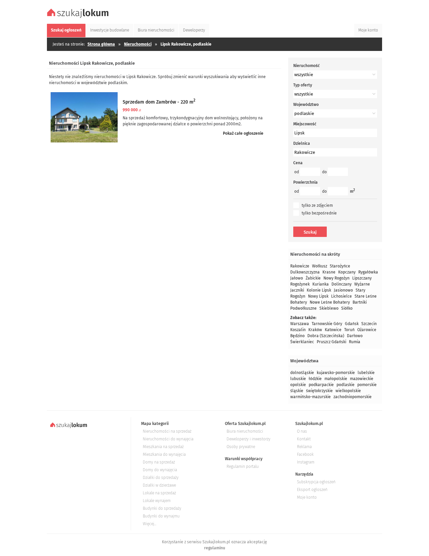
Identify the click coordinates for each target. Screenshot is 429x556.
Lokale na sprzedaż (159, 493)
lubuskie (298, 378)
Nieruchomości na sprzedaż (167, 431)
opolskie (298, 384)
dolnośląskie (302, 372)
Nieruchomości (137, 44)
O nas (302, 431)
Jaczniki (297, 290)
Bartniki (360, 302)
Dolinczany (341, 284)
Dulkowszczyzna (305, 272)
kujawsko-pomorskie (336, 372)
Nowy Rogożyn (336, 278)
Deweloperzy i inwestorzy (248, 439)
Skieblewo (329, 308)
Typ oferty (302, 85)
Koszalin (298, 329)
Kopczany (347, 272)
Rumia (354, 341)
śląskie (296, 390)
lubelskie (366, 372)
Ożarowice (366, 329)
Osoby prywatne (241, 446)
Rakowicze (299, 266)
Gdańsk (352, 323)
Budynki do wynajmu (161, 516)
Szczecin (369, 323)
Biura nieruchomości (245, 431)
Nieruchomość (306, 65)
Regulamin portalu (243, 466)
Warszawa (299, 323)
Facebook (305, 454)
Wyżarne (362, 284)
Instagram (305, 462)
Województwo (306, 104)
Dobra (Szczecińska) (325, 335)
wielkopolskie (348, 390)
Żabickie (313, 278)
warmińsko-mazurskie (310, 396)
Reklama (304, 446)
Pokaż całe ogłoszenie (243, 133)
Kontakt (304, 439)
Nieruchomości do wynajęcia (168, 439)
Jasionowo (343, 290)
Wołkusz (319, 266)
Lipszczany (362, 278)
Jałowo (296, 278)
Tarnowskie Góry (327, 323)
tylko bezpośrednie (319, 213)
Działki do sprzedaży (161, 477)
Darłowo (355, 335)
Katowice (333, 329)
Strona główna (101, 44)
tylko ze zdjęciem (317, 205)
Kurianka (320, 284)
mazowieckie (361, 378)
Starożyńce (340, 266)
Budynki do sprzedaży (162, 508)
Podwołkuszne (303, 308)
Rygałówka (368, 272)
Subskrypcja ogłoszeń (316, 482)
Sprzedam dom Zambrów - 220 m (159, 102)
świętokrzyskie (319, 390)
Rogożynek (300, 284)
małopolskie (335, 378)
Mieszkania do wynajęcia (164, 454)
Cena (298, 163)
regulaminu (214, 548)
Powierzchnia (305, 182)
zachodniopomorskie (352, 396)
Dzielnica (301, 143)
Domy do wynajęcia (160, 470)
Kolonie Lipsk (319, 290)
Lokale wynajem (157, 500)
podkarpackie (321, 384)
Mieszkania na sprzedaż (163, 446)
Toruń (349, 329)
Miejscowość (304, 124)
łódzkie (315, 378)
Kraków (315, 329)
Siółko (347, 308)
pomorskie (367, 384)
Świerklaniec (302, 341)
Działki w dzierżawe (159, 485)
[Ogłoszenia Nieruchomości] (79, 17)
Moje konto (307, 497)
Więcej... (149, 523)
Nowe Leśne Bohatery (330, 302)
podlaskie (345, 384)
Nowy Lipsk (318, 296)
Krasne (328, 272)
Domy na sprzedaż (159, 462)
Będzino (297, 335)
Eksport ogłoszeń (312, 489)
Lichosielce (341, 296)
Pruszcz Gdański (331, 341)
